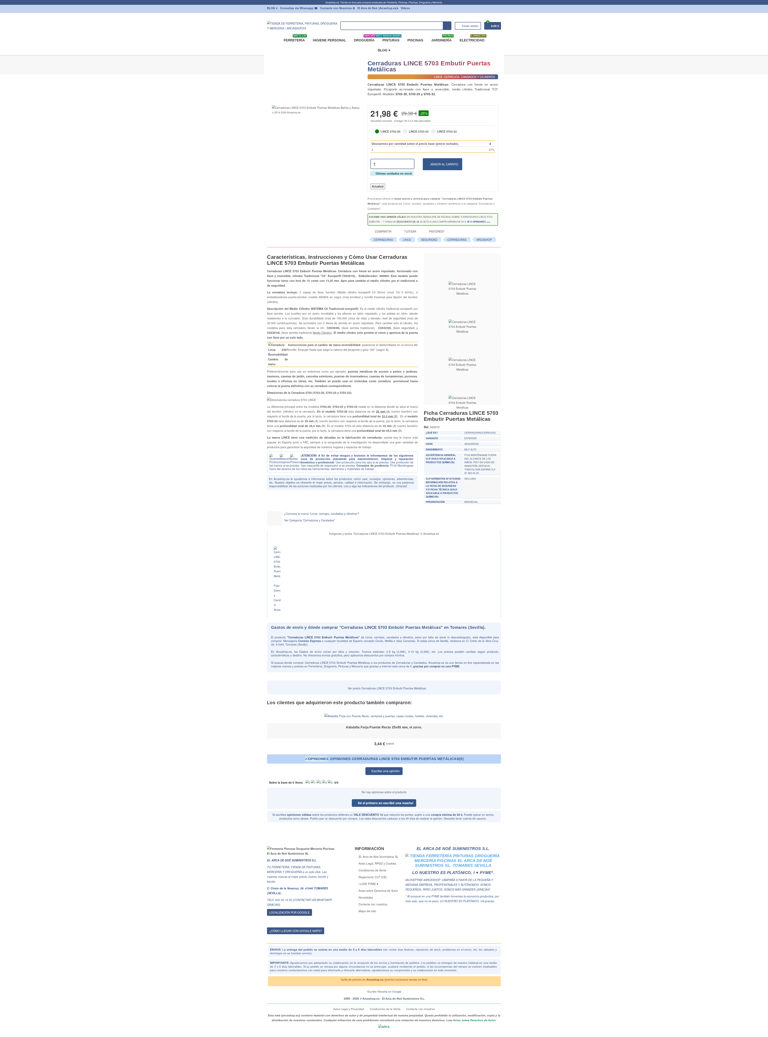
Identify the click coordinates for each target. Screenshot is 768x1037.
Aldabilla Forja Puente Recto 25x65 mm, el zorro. (384, 727)
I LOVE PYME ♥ (368, 884)
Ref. (426, 427)
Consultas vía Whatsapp (299, 8)
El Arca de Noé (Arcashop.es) (377, 8)
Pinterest (436, 231)
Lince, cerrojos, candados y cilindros (389, 637)
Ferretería (295, 38)
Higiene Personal (329, 40)
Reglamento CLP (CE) (373, 877)
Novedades (366, 897)
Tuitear (409, 231)
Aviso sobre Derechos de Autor (378, 891)
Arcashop (484, 240)
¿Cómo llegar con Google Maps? (295, 931)
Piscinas (415, 40)
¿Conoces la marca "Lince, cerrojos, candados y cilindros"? (321, 514)
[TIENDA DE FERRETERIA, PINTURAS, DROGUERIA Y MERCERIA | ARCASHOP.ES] (302, 25)
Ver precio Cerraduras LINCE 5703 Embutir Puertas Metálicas (386, 688)
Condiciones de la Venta (385, 1009)
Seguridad (429, 240)
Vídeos (405, 8)
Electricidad (473, 38)
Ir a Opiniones (476, 221)
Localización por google (289, 912)
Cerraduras (383, 240)
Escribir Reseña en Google (384, 991)
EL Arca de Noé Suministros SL (378, 857)
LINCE (407, 240)
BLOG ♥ (384, 50)
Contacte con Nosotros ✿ (337, 8)
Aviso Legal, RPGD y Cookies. (378, 863)
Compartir (382, 231)
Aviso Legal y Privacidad (349, 1009)
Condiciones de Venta (372, 870)
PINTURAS (390, 38)
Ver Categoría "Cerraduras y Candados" (309, 520)
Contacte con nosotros (373, 904)
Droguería (365, 38)
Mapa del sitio (367, 911)
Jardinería (442, 38)
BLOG (272, 8)
